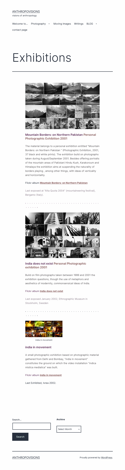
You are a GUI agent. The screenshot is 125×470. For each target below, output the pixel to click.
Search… (16, 419)
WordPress (106, 457)
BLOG (90, 23)
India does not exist (51, 291)
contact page (19, 29)
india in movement (51, 375)
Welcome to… (20, 23)
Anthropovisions (26, 11)
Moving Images (62, 23)
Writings (78, 23)
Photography (38, 23)
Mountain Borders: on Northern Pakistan (64, 182)
